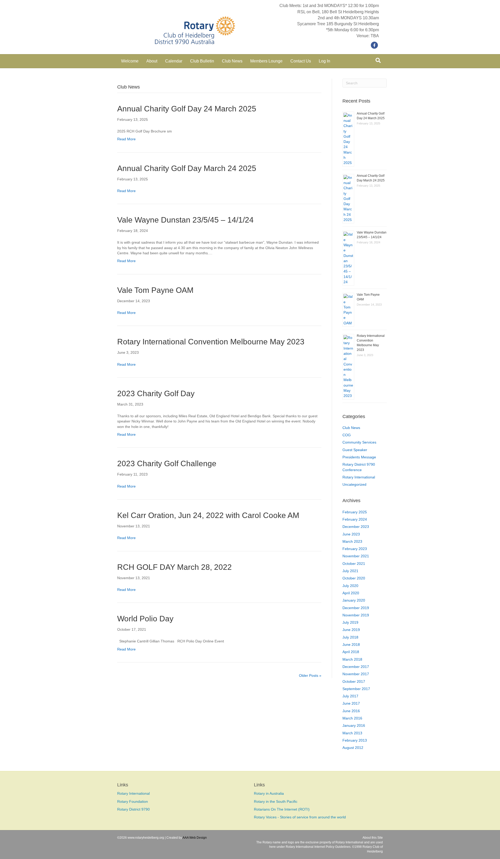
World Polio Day (145, 618)
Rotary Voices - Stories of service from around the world (300, 817)
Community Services (359, 442)
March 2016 (352, 718)
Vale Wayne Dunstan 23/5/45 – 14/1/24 (185, 220)
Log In (324, 61)
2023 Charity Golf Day (156, 393)
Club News (232, 61)
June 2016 (351, 711)
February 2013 (354, 740)
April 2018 (350, 652)
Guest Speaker (354, 450)
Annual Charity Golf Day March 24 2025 (186, 168)
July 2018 (350, 637)
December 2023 (355, 527)
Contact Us (300, 61)
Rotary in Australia (269, 793)
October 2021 (353, 563)
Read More (126, 139)
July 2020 (350, 586)
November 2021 (355, 556)
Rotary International (358, 477)
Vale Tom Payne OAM (155, 290)
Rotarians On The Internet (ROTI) (282, 809)
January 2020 (353, 600)
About (151, 61)
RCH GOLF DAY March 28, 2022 (174, 567)
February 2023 (354, 549)
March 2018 (352, 659)
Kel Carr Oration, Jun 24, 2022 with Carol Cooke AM (208, 515)
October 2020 (353, 578)
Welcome (130, 61)
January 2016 (353, 725)
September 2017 (356, 689)
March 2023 (352, 541)
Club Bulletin (202, 61)
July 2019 (350, 622)
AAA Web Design (195, 837)
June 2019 (351, 630)
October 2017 (353, 681)
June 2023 (351, 534)
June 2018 (351, 644)
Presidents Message (359, 457)
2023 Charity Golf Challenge (166, 463)
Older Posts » (310, 675)
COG (346, 435)
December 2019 (355, 608)
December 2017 (355, 667)
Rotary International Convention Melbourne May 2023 (210, 341)
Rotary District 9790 (133, 809)
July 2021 (350, 571)
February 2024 (354, 519)
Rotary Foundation (132, 801)
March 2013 (352, 733)
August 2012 (352, 748)
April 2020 (350, 593)
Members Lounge (266, 61)
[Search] (378, 60)
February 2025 (354, 512)
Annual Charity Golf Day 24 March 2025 (186, 108)
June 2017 (351, 703)
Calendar (173, 61)
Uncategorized (354, 484)
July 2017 (350, 696)
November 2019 (355, 615)
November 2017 (355, 674)
